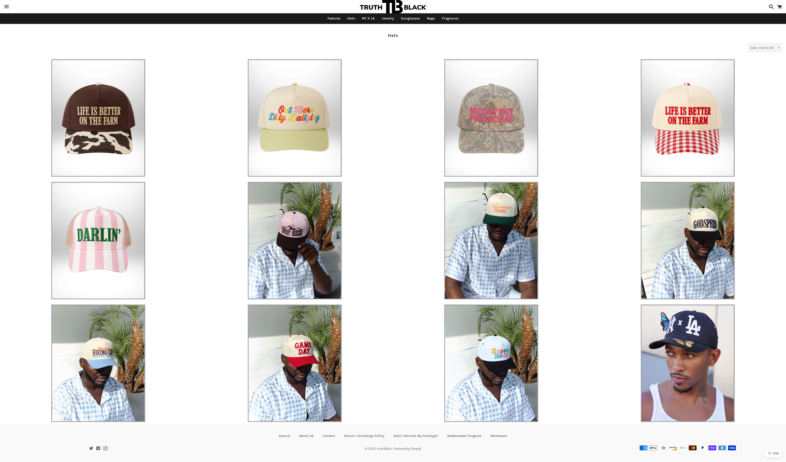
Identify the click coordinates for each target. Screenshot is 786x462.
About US (306, 436)
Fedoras (334, 18)
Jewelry (388, 18)
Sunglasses (410, 18)
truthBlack (384, 448)
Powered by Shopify (407, 448)
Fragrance (450, 18)
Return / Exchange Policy (364, 436)
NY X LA (368, 18)
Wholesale (499, 436)
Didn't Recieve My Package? (416, 436)
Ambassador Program (464, 436)
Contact (329, 436)
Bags (431, 18)
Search (284, 436)
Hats (351, 18)
